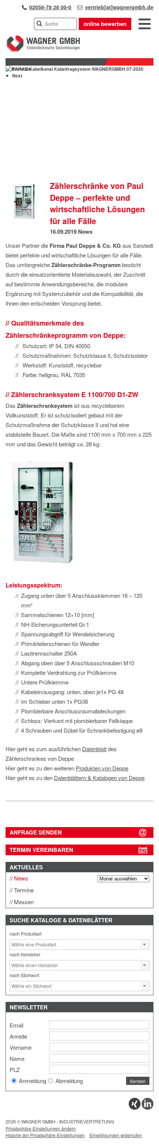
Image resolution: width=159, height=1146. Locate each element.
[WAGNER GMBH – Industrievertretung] (43, 51)
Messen (24, 902)
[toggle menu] (144, 24)
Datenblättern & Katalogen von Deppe (99, 778)
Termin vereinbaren (41, 850)
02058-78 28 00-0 (50, 7)
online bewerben (105, 24)
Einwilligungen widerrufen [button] (115, 1135)
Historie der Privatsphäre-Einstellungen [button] (45, 1135)
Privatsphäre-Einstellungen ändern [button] (41, 1128)
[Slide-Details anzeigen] (74, 69)
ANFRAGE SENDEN (36, 832)
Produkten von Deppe (102, 768)
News (85, 231)
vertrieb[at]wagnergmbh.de (119, 7)
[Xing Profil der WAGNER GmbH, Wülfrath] (135, 1108)
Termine (24, 890)
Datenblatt (94, 749)
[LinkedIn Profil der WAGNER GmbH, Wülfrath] (147, 1108)
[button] (144, 944)
